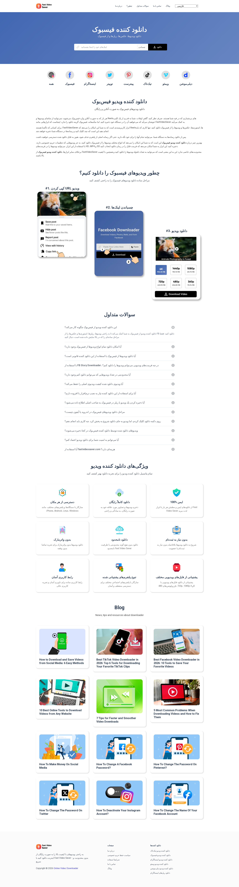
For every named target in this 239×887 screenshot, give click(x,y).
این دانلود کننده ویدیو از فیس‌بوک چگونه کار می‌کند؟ (91, 327)
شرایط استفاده (113, 860)
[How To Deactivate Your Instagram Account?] (119, 793)
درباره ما (110, 851)
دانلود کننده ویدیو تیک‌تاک (160, 851)
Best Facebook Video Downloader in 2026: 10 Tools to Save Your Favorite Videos (176, 663)
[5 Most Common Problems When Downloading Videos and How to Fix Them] (177, 692)
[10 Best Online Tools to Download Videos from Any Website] (62, 692)
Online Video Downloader (66, 868)
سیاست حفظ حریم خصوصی (118, 855)
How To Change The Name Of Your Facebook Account (175, 812)
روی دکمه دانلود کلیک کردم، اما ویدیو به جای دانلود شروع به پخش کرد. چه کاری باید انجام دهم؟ (113, 421)
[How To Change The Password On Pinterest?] (177, 746)
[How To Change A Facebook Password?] (119, 746)
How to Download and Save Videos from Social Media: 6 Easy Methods (61, 661)
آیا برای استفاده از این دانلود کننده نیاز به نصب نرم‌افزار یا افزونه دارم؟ (100, 393)
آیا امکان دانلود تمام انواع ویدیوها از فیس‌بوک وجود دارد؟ (93, 346)
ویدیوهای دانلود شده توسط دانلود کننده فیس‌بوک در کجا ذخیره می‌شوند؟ (101, 430)
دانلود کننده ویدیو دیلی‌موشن (161, 868)
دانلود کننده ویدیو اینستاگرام (161, 860)
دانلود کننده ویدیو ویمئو (159, 864)
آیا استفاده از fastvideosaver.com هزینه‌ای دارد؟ (90, 449)
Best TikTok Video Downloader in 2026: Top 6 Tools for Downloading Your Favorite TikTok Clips (118, 663)
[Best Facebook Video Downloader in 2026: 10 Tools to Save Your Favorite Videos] (177, 642)
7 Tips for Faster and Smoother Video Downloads (116, 719)
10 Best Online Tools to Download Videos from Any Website (60, 712)
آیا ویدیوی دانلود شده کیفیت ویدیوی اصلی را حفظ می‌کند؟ (94, 383)
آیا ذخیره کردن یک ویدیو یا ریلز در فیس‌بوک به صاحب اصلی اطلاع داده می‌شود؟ (105, 402)
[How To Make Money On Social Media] (62, 746)
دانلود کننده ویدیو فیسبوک (160, 855)
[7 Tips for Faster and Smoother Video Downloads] (119, 696)
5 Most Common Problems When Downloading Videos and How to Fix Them (176, 714)
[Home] (45, 6)
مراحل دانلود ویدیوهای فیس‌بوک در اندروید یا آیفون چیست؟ (95, 411)
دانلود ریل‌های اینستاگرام (160, 873)
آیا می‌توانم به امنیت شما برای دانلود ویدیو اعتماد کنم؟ (92, 439)
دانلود (159, 47)
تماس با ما (111, 864)
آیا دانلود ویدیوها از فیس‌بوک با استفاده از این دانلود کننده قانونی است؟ (100, 356)
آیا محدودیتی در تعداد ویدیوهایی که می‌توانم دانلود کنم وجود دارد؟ (98, 374)
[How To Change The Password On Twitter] (62, 793)
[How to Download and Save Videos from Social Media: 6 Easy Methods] (62, 642)
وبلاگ (109, 868)
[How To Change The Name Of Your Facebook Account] (177, 793)
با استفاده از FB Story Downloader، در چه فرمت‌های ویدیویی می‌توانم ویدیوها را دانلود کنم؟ (112, 365)
